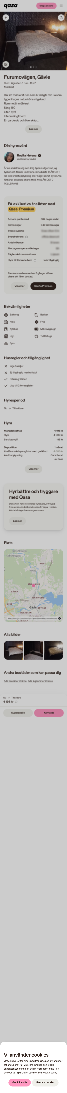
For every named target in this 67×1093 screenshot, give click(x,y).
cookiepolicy (50, 1072)
